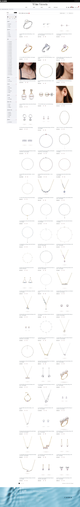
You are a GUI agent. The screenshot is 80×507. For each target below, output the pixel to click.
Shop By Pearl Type (5, 9)
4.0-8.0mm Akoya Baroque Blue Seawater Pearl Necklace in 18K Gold (26, 268)
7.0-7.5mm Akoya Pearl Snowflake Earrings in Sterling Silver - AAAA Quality (46, 432)
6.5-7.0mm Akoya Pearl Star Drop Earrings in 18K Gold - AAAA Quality (46, 385)
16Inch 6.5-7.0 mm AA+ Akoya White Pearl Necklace (64, 127)
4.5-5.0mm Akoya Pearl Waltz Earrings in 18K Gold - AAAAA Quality (27, 291)
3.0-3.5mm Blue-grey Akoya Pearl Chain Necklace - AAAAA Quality (45, 221)
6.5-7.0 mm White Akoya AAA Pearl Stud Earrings (64, 80)
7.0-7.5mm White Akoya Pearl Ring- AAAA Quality (27, 57)
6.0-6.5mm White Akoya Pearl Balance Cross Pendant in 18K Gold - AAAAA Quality (46, 362)
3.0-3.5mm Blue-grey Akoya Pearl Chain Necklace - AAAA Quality (27, 221)
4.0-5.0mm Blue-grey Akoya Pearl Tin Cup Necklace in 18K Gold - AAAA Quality (46, 245)
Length (8, 119)
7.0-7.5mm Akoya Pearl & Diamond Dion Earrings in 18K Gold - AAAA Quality (64, 408)
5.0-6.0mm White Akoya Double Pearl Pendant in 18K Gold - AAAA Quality (27, 315)
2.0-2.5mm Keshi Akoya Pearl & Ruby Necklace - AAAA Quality (63, 175)
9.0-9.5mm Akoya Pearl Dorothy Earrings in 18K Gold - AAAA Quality (46, 128)
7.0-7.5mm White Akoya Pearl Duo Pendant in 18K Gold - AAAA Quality (45, 455)
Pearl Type (9, 101)
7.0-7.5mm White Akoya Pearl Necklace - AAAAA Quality (27, 175)
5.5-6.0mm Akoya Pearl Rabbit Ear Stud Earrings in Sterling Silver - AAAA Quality (27, 338)
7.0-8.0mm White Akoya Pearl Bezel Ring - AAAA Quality (27, 34)
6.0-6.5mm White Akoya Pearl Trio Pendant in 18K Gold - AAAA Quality (26, 385)
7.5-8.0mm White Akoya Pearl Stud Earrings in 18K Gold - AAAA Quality (45, 34)
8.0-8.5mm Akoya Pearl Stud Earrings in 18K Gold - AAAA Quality (64, 34)
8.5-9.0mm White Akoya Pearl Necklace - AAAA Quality (45, 175)
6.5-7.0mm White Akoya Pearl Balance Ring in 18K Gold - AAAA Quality (64, 385)
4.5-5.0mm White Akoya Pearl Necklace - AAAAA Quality (45, 291)
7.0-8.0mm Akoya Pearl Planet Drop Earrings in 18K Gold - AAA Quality (64, 455)
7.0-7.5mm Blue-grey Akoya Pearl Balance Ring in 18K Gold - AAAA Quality (64, 432)
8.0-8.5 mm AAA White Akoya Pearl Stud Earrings (64, 104)
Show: (70, 13)
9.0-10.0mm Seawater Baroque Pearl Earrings (26, 127)
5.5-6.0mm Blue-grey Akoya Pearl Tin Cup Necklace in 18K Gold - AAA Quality (46, 338)
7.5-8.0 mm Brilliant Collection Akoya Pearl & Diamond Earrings (27, 104)
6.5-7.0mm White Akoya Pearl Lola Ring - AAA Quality (26, 408)
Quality (8, 29)
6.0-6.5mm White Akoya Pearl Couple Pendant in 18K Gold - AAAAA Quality (64, 362)
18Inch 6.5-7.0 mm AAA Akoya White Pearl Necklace (27, 80)
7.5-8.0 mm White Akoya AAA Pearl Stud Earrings (45, 104)
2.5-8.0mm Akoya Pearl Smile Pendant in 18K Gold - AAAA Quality (46, 198)
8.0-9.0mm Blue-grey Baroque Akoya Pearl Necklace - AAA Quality (64, 151)
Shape (8, 21)
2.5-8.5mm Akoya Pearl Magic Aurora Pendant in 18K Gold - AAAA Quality (64, 198)
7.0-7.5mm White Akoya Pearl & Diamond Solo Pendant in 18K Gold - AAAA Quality (27, 455)
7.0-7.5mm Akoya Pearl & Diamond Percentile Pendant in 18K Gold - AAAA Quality (27, 432)
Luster (8, 95)
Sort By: (61, 13)
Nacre (8, 77)
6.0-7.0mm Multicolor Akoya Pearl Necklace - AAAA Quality (46, 81)
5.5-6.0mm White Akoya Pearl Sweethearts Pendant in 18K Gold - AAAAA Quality (64, 338)
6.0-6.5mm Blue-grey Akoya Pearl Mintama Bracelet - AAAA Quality (27, 362)
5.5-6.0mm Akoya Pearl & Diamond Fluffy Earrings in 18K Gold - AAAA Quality (64, 315)
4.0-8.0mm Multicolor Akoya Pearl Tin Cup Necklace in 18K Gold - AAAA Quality (46, 268)
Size (8, 39)
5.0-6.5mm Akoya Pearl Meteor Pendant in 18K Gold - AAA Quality (46, 315)
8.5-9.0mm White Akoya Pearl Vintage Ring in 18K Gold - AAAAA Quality (64, 58)
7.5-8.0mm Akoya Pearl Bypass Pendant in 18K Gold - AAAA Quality (27, 478)
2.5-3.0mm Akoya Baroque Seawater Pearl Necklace (27, 197)
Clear (16, 12)
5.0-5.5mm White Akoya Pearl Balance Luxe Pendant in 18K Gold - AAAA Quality (64, 291)
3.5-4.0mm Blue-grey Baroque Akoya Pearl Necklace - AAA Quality (27, 245)
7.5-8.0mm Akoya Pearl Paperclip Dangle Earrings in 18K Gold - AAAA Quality (46, 478)
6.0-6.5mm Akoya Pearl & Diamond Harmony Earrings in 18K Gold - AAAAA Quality (27, 151)
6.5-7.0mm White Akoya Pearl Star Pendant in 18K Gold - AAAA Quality (45, 408)
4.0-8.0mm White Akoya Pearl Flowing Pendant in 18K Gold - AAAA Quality (64, 268)
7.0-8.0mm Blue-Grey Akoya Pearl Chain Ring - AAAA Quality (46, 58)
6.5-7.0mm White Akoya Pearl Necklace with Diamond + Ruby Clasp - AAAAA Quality (46, 151)
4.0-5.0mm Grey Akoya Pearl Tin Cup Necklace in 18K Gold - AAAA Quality (64, 245)
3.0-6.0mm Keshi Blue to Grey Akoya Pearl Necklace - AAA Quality (64, 221)
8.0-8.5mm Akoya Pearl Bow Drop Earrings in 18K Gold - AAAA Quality (64, 478)
